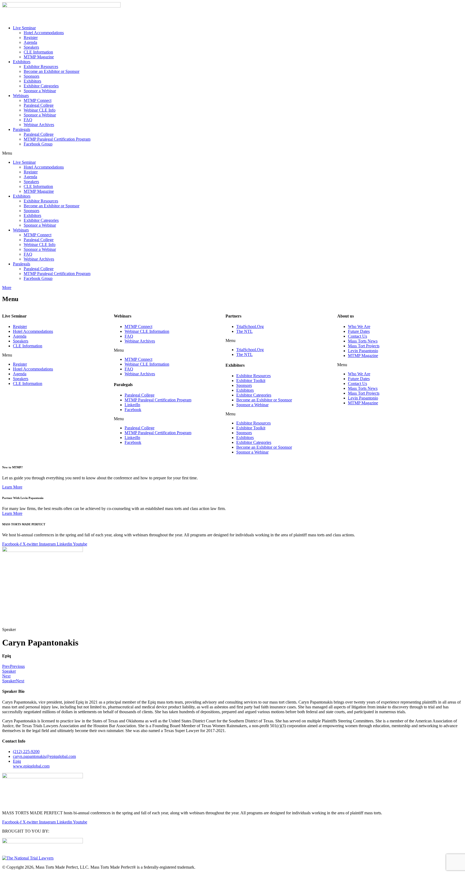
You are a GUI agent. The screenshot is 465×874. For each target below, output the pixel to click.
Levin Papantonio (363, 350)
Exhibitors (21, 61)
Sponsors (31, 76)
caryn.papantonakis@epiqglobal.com (44, 756)
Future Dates (359, 331)
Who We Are (359, 326)
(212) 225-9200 (26, 751)
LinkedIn (132, 404)
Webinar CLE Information (147, 331)
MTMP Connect (37, 100)
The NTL (244, 331)
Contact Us (357, 336)
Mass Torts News (363, 341)
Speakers (31, 47)
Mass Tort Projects (363, 346)
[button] (232, 153)
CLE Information (38, 52)
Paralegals (21, 129)
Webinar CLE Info (39, 110)
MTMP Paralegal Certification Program (57, 139)
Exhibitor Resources (41, 66)
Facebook (133, 409)
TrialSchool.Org (250, 326)
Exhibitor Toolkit (250, 380)
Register (31, 37)
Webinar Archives (39, 124)
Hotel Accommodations (44, 32)
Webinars (21, 95)
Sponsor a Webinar (40, 90)
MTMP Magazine (39, 57)
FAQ (28, 119)
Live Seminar (24, 28)
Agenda (30, 42)
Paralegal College (39, 105)
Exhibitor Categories (41, 86)
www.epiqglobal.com (31, 763)
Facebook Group (38, 144)
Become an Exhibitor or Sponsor (51, 71)
